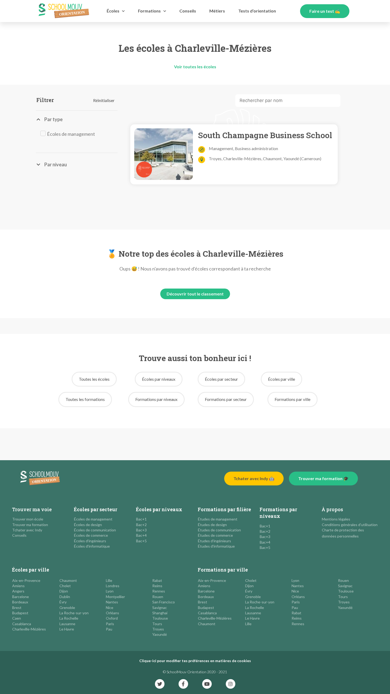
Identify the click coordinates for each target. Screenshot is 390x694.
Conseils (187, 10)
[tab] (73, 119)
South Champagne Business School (265, 135)
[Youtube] (207, 684)
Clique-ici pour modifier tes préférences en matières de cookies (195, 660)
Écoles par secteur (95, 509)
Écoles (113, 10)
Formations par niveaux (278, 512)
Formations (149, 10)
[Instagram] (230, 684)
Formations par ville (223, 569)
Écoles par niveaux (159, 509)
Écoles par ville (30, 569)
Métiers (217, 10)
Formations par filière (224, 509)
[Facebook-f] (183, 684)
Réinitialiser (104, 100)
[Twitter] (159, 684)
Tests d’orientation (257, 10)
